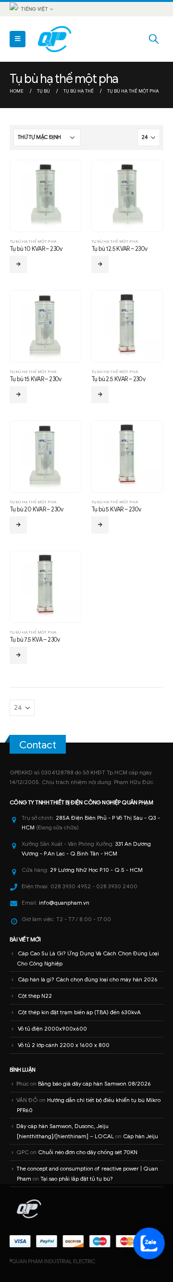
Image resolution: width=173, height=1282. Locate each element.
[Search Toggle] (153, 39)
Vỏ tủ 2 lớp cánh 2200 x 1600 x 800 (64, 1045)
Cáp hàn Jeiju (140, 1136)
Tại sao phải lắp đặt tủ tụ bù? (76, 1178)
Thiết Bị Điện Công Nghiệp (85, 802)
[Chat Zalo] (149, 1243)
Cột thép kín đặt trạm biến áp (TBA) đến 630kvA (79, 1012)
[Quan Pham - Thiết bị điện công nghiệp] (55, 39)
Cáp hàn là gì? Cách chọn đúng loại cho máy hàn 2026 (88, 979)
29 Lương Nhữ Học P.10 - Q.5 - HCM (96, 870)
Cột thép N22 (35, 996)
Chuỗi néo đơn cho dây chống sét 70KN (87, 1152)
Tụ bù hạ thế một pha (33, 241)
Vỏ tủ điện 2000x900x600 (52, 1028)
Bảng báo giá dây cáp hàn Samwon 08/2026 (94, 1083)
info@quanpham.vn (64, 902)
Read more (18, 264)
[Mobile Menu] (17, 39)
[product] (45, 196)
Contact (37, 745)
